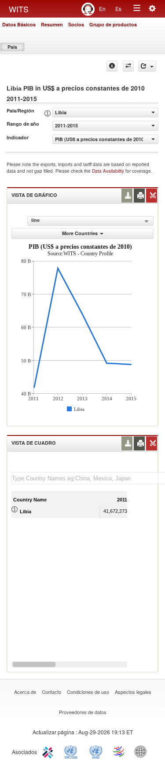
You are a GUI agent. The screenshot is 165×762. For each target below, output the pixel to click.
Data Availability (108, 171)
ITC (49, 751)
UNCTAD (72, 751)
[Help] (111, 66)
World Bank (142, 751)
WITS (19, 9)
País (12, 47)
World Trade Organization (119, 751)
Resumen (52, 24)
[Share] (147, 66)
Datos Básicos (19, 24)
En (102, 8)
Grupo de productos (113, 24)
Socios (76, 24)
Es (118, 8)
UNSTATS (96, 751)
